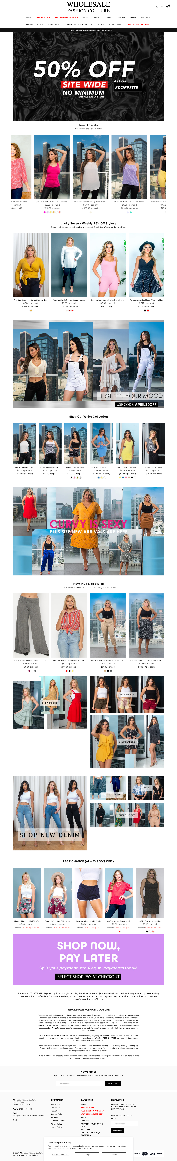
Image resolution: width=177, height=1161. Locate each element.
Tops (85, 17)
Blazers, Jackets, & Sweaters (79, 25)
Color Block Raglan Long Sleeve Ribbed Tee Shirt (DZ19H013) (24, 467)
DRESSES (97, 17)
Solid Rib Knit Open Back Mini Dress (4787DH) (127, 467)
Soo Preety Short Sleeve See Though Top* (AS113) (57, 921)
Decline (114, 1155)
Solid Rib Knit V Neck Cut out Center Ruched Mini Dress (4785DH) (101, 467)
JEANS (108, 17)
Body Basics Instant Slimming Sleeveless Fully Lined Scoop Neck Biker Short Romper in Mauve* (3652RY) (108, 300)
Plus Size (145, 17)
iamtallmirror (32, 1155)
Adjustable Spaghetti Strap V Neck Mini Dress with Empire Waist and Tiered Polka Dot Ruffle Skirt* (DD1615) (146, 300)
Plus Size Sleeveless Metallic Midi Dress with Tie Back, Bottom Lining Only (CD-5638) (88, 921)
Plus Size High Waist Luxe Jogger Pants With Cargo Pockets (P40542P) (108, 660)
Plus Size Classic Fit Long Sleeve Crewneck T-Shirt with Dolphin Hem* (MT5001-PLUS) (69, 300)
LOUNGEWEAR (115, 25)
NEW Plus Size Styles (88, 583)
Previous (8, 175)
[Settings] (162, 7)
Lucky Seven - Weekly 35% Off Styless (88, 223)
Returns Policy (57, 1114)
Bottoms (120, 17)
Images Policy (56, 1127)
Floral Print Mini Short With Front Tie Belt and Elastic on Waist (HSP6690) (108, 202)
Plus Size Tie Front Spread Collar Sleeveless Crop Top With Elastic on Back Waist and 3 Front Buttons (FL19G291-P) (69, 660)
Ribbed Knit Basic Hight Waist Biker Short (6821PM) (69, 202)
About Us (55, 1111)
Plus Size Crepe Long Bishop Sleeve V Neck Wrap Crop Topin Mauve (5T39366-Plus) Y (30, 300)
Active (101, 25)
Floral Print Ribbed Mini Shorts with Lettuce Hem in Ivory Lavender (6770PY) (150, 921)
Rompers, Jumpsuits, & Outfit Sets (42, 25)
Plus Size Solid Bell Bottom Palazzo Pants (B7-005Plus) (30, 660)
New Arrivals (88, 125)
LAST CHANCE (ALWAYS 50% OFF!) (88, 861)
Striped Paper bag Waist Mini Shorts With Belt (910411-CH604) (76, 467)
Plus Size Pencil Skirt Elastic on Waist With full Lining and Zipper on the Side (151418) (146, 660)
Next (168, 175)
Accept (87, 1155)
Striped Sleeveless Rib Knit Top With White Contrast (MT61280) (50, 467)
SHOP (83, 1104)
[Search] (157, 7)
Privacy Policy (56, 1124)
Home (28, 17)
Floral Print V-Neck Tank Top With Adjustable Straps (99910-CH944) (30, 202)
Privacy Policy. (88, 1148)
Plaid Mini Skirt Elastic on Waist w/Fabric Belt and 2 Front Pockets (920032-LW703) (119, 921)
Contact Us (55, 1108)
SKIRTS (133, 17)
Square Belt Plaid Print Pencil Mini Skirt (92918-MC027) (146, 202)
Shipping (54, 1117)
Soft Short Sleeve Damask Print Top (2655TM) (153, 467)
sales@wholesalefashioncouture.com (28, 1115)
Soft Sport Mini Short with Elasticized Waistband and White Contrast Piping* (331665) (27, 921)
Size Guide (55, 1104)
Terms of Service (58, 1121)
